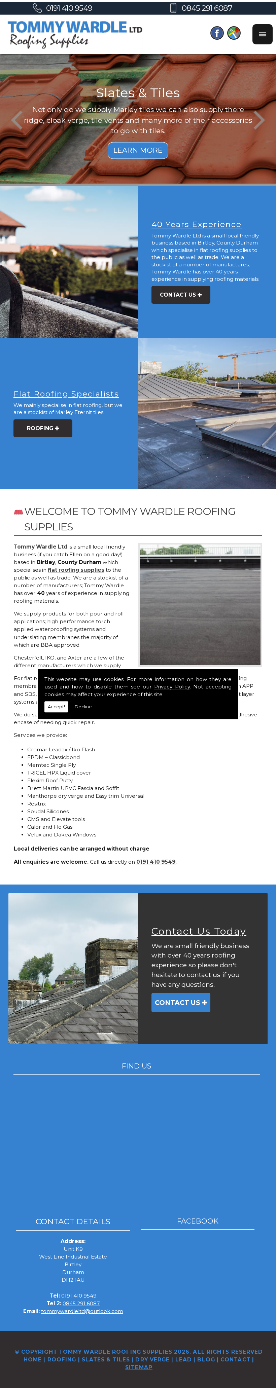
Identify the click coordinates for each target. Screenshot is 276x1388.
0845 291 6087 (207, 8)
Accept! (56, 706)
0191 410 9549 (69, 8)
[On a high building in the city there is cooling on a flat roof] (207, 413)
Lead (183, 1359)
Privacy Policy (172, 686)
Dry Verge (152, 1359)
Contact (235, 1359)
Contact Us (178, 295)
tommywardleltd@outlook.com (82, 1311)
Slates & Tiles (106, 1359)
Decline (83, 706)
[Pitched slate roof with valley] (73, 968)
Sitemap (138, 1367)
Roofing (40, 428)
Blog (206, 1359)
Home (33, 1359)
